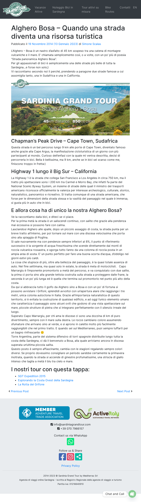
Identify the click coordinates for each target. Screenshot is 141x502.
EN (135, 7)
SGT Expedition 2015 (32, 376)
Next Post (123, 391)
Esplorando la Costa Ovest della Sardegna (45, 380)
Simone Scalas (91, 44)
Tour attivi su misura (90, 9)
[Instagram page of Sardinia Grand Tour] (71, 459)
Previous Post (20, 391)
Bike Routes (109, 9)
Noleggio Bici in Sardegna (62, 9)
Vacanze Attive (40, 9)
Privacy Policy (70, 465)
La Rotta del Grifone (31, 384)
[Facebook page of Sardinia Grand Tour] (63, 459)
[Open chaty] (132, 494)
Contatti (125, 7)
